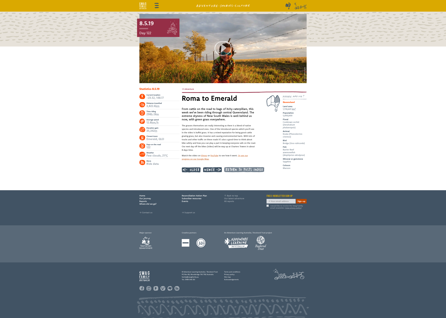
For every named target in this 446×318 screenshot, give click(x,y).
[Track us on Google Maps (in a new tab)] (288, 5)
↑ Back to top (231, 195)
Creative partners (189, 233)
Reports (143, 201)
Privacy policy (229, 274)
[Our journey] (300, 5)
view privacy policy (293, 208)
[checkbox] (268, 206)
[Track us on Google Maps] (169, 288)
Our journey (145, 198)
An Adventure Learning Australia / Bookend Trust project (248, 233)
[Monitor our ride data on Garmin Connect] (176, 288)
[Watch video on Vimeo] (223, 48)
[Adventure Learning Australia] (236, 243)
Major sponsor (145, 233)
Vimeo (204, 155)
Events (185, 201)
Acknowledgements (231, 279)
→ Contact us (145, 212)
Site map (227, 277)
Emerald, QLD (155, 139)
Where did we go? (147, 204)
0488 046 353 (190, 279)
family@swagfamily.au (190, 277)
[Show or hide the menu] (156, 5)
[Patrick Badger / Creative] (185, 243)
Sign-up (301, 201)
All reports (229, 201)
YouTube (214, 155)
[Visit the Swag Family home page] (142, 5)
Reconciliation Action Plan (194, 195)
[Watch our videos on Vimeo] (162, 288)
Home (142, 195)
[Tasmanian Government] (145, 243)
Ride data (152, 163)
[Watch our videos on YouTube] (155, 288)
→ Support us (188, 212)
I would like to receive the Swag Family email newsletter (286, 207)
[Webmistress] (201, 243)
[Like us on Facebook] (141, 288)
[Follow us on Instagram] (148, 288)
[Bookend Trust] (260, 243)
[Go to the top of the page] (288, 274)
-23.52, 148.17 (155, 97)
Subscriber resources (191, 198)
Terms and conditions (232, 272)
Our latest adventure (234, 198)
